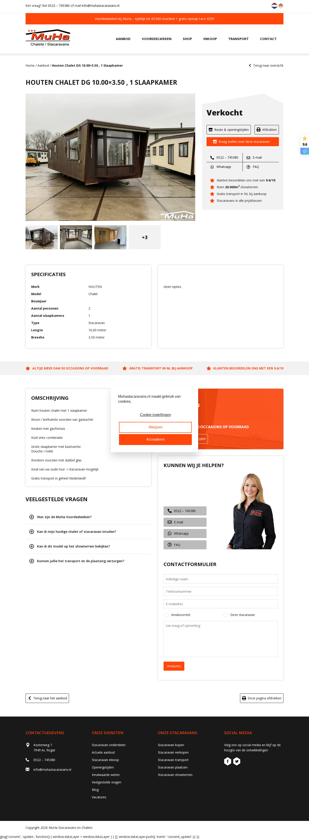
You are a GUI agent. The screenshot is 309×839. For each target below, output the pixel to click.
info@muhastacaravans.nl (100, 5)
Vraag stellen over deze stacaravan (244, 141)
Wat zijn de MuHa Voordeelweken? (64, 517)
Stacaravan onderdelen (109, 745)
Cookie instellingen (155, 415)
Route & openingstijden (231, 129)
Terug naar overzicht (268, 65)
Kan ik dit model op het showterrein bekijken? (73, 546)
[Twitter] (236, 762)
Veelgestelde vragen (106, 782)
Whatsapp (223, 167)
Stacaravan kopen (171, 745)
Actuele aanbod (103, 752)
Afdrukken (269, 129)
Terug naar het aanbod (50, 698)
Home (30, 65)
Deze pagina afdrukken (264, 698)
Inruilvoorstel (180, 615)
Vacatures (99, 797)
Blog (95, 789)
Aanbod (123, 38)
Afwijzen (155, 427)
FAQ (255, 167)
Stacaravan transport (173, 760)
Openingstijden (103, 767)
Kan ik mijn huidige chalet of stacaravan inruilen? (76, 531)
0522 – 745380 (59, 5)
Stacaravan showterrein (175, 775)
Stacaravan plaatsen (173, 767)
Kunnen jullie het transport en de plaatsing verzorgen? (80, 561)
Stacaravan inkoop (105, 760)
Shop (187, 38)
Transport (238, 38)
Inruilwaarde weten (106, 775)
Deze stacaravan (242, 615)
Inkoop (210, 38)
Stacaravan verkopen (173, 752)
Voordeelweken (156, 38)
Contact (268, 38)
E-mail (257, 157)
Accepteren (155, 439)
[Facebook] (228, 762)
